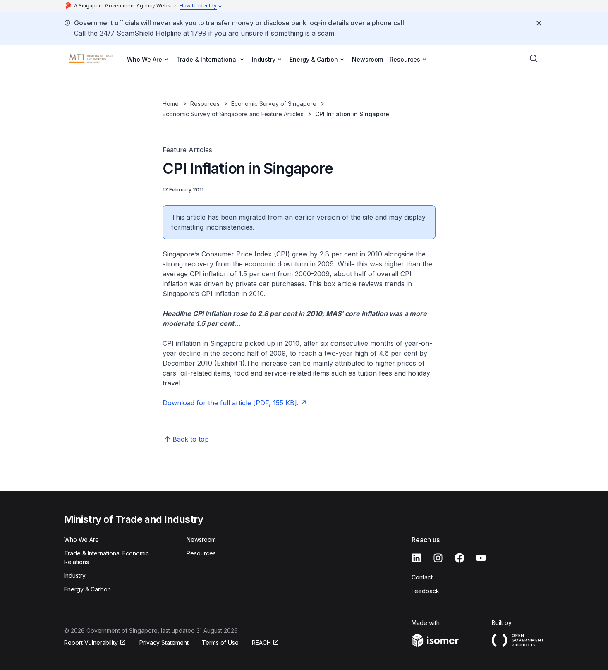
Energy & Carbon (87, 589)
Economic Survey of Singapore (273, 103)
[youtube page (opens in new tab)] (481, 558)
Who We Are (81, 539)
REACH (265, 643)
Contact (422, 577)
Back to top (190, 439)
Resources (205, 103)
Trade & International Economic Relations (106, 557)
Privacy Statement (164, 642)
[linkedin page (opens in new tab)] (416, 558)
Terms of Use (220, 642)
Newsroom (367, 59)
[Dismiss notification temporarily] (539, 23)
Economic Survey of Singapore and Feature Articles (233, 113)
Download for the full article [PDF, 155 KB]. (235, 403)
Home (171, 103)
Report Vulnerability (91, 643)
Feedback (425, 590)
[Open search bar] (534, 59)
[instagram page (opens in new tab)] (438, 558)
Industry (75, 575)
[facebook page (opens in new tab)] (459, 558)
